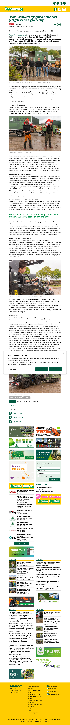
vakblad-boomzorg (54, 694)
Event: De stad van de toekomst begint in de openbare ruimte (23, 590)
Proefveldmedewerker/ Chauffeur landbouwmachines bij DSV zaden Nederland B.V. (25, 537)
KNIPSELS (12, 609)
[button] (12, 369)
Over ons (30, 688)
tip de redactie (18, 421)
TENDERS (39, 559)
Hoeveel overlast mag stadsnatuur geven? (50, 634)
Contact (30, 692)
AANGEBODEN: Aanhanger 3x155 (45, 487)
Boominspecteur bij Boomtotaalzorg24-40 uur (24, 523)
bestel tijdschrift (18, 417)
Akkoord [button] (55, 369)
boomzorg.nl (43, 719)
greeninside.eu (39, 721)
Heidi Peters (12, 26)
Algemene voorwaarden (35, 704)
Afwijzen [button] (42, 369)
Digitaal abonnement (34, 694)
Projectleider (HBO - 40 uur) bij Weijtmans (25, 529)
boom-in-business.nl (27, 721)
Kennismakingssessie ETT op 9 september (25, 563)
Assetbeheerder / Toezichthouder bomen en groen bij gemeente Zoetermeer (25, 498)
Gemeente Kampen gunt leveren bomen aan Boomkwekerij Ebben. (47, 582)
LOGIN (12, 401)
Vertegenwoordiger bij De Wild (24, 511)
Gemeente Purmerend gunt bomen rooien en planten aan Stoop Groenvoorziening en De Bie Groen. (48, 576)
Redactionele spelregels (35, 700)
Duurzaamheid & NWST (34, 690)
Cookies (30, 711)
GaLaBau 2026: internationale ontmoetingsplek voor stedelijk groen (25, 569)
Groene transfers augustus (52, 612)
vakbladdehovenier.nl (55, 719)
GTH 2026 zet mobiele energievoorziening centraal (25, 576)
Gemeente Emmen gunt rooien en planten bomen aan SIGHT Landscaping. (48, 563)
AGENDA (12, 559)
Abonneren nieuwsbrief (34, 696)
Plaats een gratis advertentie (44, 491)
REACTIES (12, 405)
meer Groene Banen (22, 544)
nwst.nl (47, 721)
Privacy (30, 708)
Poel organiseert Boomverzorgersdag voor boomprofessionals (24, 583)
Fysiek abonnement (33, 686)
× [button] (63, 353)
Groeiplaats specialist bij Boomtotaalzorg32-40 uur (24, 517)
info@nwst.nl (53, 686)
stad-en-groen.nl (33, 719)
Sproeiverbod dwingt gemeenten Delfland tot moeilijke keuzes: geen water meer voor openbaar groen (52, 620)
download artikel (18, 413)
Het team (30, 698)
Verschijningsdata (33, 713)
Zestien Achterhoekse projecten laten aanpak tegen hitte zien (51, 628)
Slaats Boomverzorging (17, 35)
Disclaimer (31, 706)
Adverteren (31, 702)
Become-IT (56, 156)
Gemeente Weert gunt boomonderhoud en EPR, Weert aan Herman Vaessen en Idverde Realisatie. (48, 569)
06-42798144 (53, 691)
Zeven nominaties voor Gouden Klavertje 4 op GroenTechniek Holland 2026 (52, 641)
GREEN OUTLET (42, 484)
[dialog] (35, 362)
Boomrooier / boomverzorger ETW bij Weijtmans (25, 490)
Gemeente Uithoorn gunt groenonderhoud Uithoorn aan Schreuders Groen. (48, 587)
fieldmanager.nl (12, 719)
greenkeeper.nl (22, 719)
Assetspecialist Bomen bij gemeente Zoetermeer (24, 505)
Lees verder (28, 364)
